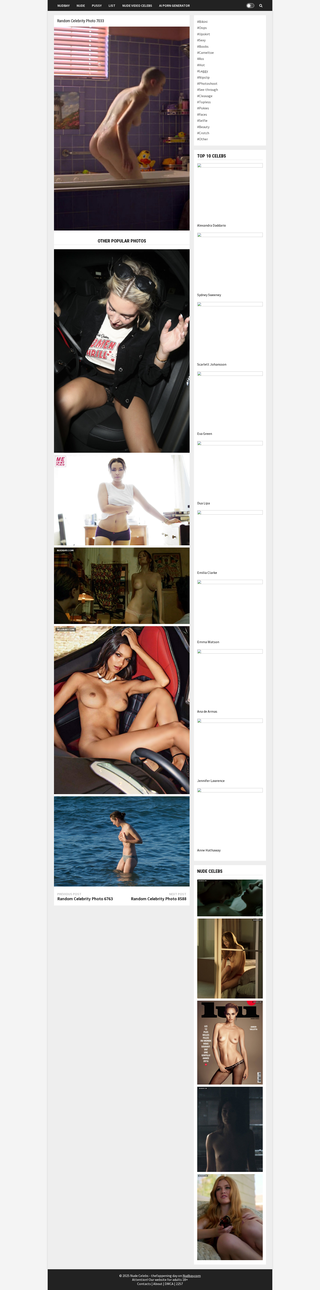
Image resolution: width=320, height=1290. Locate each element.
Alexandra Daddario (211, 225)
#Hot (201, 65)
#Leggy (202, 71)
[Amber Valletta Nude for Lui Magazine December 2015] (230, 1042)
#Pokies (203, 108)
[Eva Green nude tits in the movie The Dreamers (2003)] (122, 585)
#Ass (200, 58)
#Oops (202, 27)
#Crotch (203, 133)
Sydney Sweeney (209, 295)
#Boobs (203, 46)
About (157, 1284)
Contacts (144, 1284)
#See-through (207, 89)
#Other (202, 139)
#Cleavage (204, 96)
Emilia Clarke (207, 572)
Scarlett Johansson (211, 364)
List (112, 5)
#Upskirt (203, 34)
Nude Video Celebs (137, 5)
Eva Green (204, 433)
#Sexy (201, 40)
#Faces (202, 114)
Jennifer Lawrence (211, 780)
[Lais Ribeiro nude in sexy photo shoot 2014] (122, 709)
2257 (179, 1284)
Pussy (97, 5)
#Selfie (202, 120)
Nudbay (63, 5)
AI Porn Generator (174, 5)
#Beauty (203, 127)
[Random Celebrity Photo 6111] (122, 841)
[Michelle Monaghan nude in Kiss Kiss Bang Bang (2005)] (230, 958)
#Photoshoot (207, 83)
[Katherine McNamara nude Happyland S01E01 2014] (230, 1216)
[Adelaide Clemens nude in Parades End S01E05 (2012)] (230, 897)
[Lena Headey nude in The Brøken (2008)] (230, 1129)
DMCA (169, 1284)
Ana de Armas (207, 711)
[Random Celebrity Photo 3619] (122, 350)
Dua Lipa (203, 503)
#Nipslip (203, 77)
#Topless (204, 102)
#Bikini (202, 21)
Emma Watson (208, 642)
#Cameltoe (205, 52)
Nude (81, 5)
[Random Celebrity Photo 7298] (122, 500)
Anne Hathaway (209, 850)
